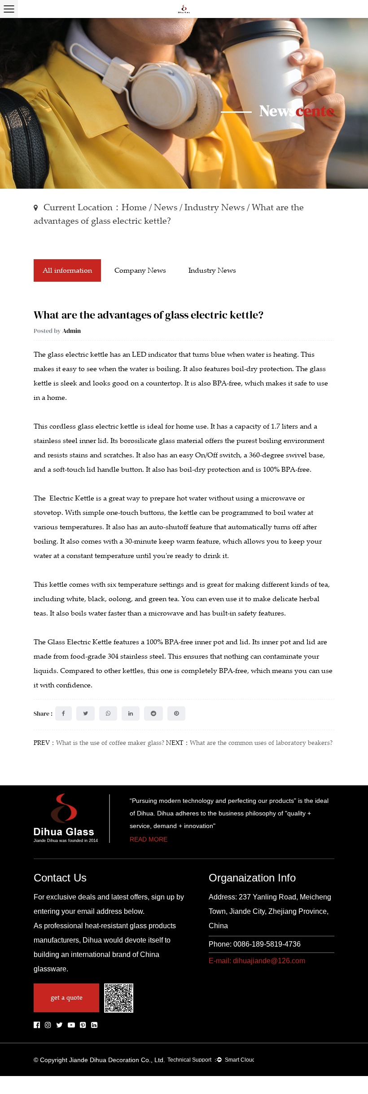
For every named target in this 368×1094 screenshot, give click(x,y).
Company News (140, 270)
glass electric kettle (78, 354)
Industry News (214, 207)
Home (134, 207)
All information (67, 270)
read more (148, 839)
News (165, 207)
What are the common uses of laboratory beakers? (261, 743)
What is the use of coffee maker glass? (110, 743)
